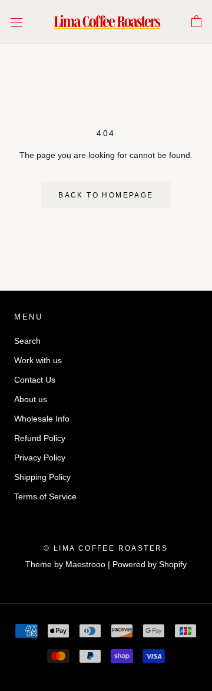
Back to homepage (105, 195)
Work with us (38, 360)
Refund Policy (39, 438)
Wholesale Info (41, 418)
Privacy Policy (39, 457)
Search (27, 340)
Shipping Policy (42, 477)
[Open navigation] (16, 22)
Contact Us (34, 379)
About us (30, 399)
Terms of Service (45, 496)
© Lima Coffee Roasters (106, 548)
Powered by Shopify (149, 564)
